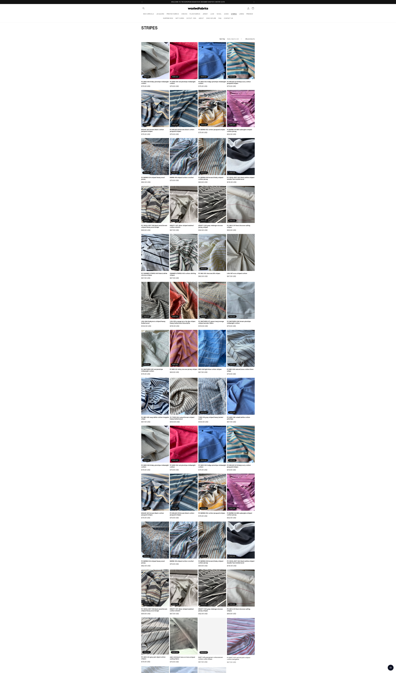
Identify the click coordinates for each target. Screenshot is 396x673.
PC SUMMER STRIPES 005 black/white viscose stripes (154, 274)
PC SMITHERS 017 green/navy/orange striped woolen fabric (211, 322)
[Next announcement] (254, 2)
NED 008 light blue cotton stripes (210, 369)
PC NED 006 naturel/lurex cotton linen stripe (240, 370)
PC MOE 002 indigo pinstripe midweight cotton (212, 82)
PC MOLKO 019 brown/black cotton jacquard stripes (182, 130)
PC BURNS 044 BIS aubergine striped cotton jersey (239, 130)
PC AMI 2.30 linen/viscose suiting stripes (238, 226)
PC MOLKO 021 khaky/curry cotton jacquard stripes (239, 82)
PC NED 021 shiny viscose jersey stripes (183, 369)
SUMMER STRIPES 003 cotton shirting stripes (183, 274)
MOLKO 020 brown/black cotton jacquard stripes (152, 130)
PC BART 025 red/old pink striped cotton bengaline (238, 658)
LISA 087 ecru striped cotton (237, 273)
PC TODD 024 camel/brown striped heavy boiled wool (182, 418)
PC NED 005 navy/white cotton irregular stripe (155, 418)
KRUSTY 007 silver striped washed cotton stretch (181, 226)
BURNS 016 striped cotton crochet (182, 177)
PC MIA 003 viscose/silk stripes (209, 273)
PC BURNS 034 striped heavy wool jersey (153, 178)
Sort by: (222, 39)
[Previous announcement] (142, 2)
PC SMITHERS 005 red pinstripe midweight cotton (152, 370)
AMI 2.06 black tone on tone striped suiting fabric (182, 658)
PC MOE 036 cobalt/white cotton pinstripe (238, 418)
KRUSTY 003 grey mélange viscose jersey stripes (210, 226)
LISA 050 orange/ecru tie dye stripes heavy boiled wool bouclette (182, 322)
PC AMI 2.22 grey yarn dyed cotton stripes (153, 658)
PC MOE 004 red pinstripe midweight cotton (182, 82)
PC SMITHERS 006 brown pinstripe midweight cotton (239, 322)
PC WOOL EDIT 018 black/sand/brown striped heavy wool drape (154, 226)
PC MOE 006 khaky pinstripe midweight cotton (155, 82)
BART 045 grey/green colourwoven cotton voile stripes (210, 658)
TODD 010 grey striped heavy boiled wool (210, 418)
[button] (143, 8)
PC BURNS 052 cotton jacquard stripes (211, 129)
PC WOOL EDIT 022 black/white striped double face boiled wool (240, 178)
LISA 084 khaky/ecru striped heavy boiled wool (153, 322)
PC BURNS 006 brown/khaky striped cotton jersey (210, 178)
